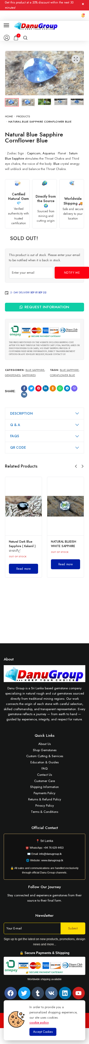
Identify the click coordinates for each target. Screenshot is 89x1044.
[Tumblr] (38, 993)
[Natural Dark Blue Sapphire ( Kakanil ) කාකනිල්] (23, 506)
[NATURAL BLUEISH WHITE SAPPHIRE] (65, 506)
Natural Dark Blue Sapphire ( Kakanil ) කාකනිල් (22, 546)
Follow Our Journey (44, 887)
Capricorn (34, 153)
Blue (56, 163)
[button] (75, 466)
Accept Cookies (43, 1032)
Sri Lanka (46, 841)
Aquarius (49, 153)
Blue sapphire (69, 370)
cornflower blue (62, 375)
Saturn (73, 153)
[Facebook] (10, 993)
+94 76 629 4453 (54, 847)
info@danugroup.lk (50, 853)
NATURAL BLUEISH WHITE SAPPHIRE (63, 543)
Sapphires (29, 375)
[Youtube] (78, 993)
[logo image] (36, 25)
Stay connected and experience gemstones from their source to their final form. (44, 898)
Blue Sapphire (14, 158)
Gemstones (12, 375)
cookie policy (39, 1022)
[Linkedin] (65, 993)
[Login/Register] (7, 38)
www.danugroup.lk (52, 860)
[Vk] (51, 993)
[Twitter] (24, 993)
